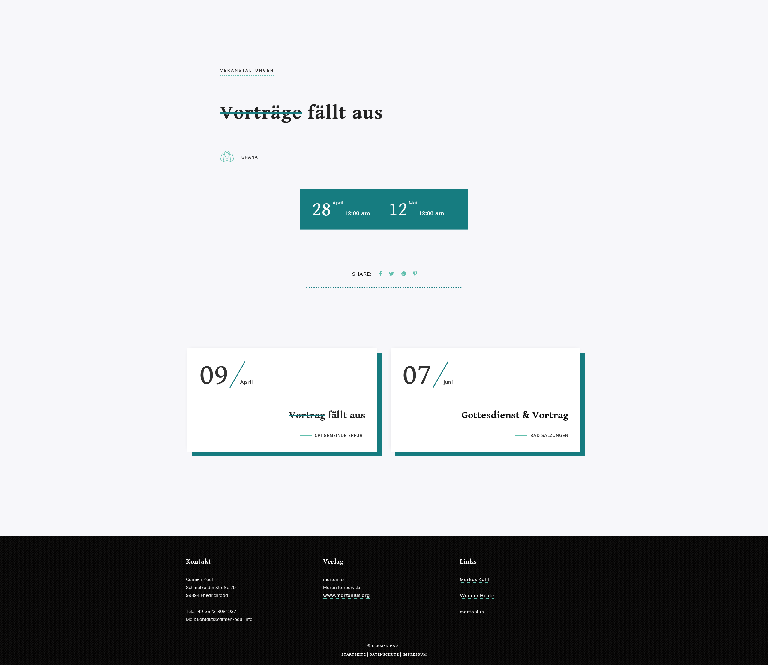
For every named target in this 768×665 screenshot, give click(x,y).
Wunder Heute (477, 595)
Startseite (353, 654)
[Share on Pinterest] (415, 274)
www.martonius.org (346, 595)
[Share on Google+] (403, 274)
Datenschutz (384, 654)
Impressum (415, 654)
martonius (472, 612)
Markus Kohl (474, 579)
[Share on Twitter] (391, 274)
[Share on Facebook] (380, 274)
